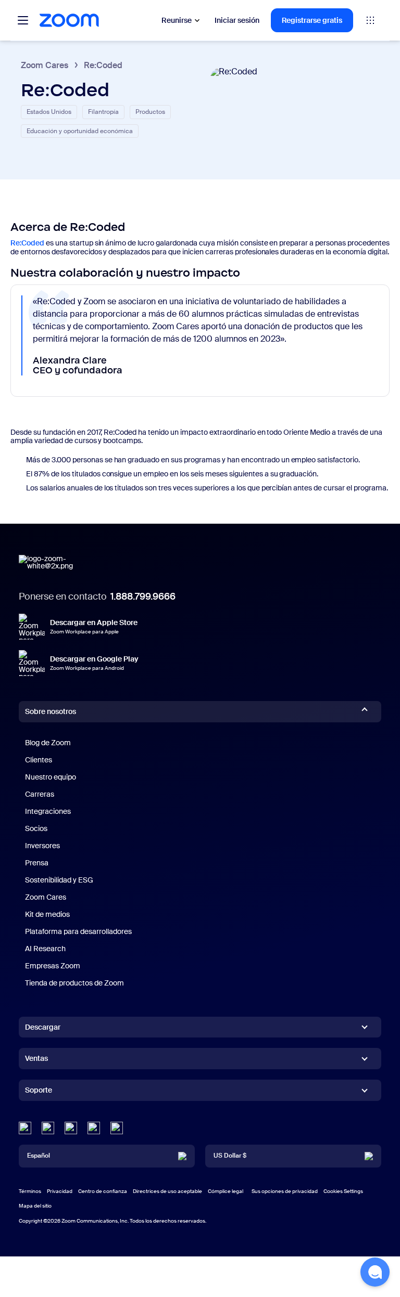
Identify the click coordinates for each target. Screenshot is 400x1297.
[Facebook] (94, 1128)
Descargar (42, 1027)
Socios (36, 828)
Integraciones (48, 811)
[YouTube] (71, 1128)
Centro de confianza (102, 1191)
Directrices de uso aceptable (167, 1191)
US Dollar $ (230, 1155)
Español (38, 1155)
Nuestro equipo (50, 777)
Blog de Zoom (48, 742)
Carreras (39, 794)
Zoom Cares (44, 65)
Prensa (36, 862)
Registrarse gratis (312, 20)
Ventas (36, 1058)
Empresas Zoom (52, 965)
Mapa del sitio (35, 1205)
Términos (30, 1191)
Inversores (42, 845)
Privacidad (59, 1191)
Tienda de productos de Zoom (74, 983)
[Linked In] (25, 1128)
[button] (375, 1272)
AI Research (45, 948)
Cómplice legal (225, 1191)
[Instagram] (116, 1128)
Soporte (38, 1092)
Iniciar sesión (237, 20)
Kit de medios (47, 914)
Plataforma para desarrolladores (78, 931)
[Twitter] (48, 1128)
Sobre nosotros (50, 711)
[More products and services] (370, 20)
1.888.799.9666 (143, 596)
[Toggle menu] (22, 20)
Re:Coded (27, 243)
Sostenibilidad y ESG (59, 880)
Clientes (38, 759)
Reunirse (176, 20)
